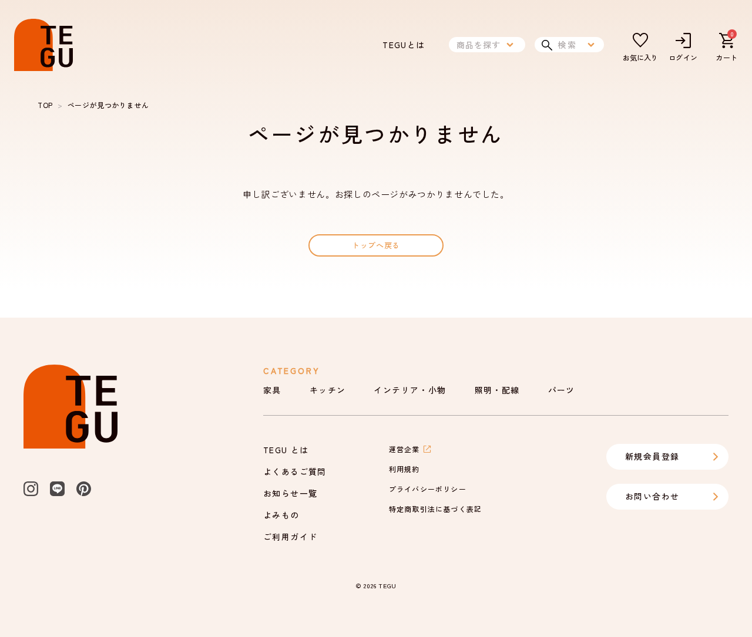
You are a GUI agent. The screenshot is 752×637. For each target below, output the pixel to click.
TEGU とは (286, 450)
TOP (45, 105)
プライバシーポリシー (427, 489)
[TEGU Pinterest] (83, 488)
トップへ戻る (376, 245)
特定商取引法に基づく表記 (435, 509)
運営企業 (404, 449)
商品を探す (478, 44)
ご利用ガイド (290, 536)
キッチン (328, 390)
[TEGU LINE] (57, 488)
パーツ (561, 390)
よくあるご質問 (295, 471)
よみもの (281, 515)
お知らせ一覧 (290, 493)
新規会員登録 (652, 456)
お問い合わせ (652, 496)
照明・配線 (497, 390)
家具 (272, 390)
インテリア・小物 (410, 390)
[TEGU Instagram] (31, 488)
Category (291, 370)
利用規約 (404, 469)
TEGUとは (403, 44)
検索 (568, 44)
